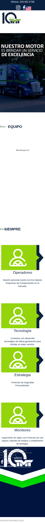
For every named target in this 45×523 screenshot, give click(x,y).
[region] (22, 174)
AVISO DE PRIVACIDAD (8, 466)
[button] (22, 31)
